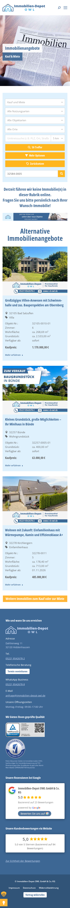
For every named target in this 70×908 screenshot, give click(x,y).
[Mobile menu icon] (65, 8)
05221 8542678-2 (15, 658)
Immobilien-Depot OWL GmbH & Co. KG (39, 790)
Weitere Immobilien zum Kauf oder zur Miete (35, 598)
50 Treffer (36, 147)
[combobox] (35, 102)
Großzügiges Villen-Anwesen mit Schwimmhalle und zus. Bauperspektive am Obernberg (34, 302)
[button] (5, 898)
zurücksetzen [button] (37, 164)
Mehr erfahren (13, 355)
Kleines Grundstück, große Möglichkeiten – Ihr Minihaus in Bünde (33, 421)
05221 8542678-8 (15, 684)
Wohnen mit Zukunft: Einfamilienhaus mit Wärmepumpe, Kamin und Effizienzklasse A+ (34, 532)
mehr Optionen (37, 155)
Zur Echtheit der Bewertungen (23, 861)
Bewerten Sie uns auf (33, 813)
